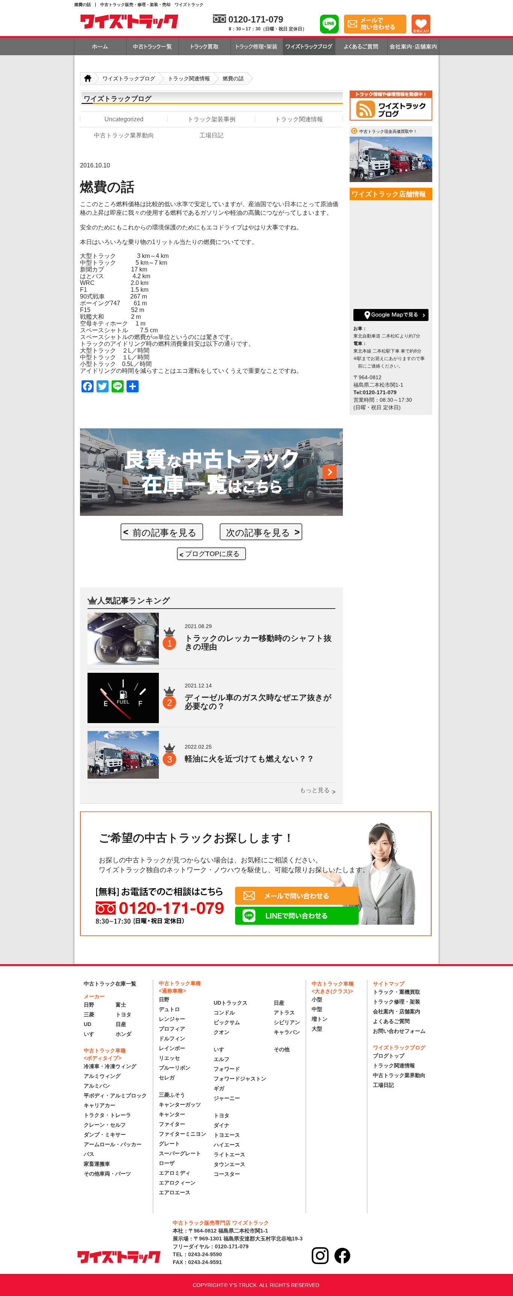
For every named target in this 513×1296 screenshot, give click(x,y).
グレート (169, 1144)
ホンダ (123, 1034)
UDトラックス (230, 1003)
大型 (317, 1029)
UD (87, 1024)
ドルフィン (172, 1038)
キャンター (172, 1114)
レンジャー (172, 1019)
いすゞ (92, 1034)
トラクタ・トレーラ (107, 1115)
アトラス (284, 1013)
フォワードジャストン (240, 1079)
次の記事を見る (258, 532)
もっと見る (315, 790)
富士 (121, 1005)
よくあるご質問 (391, 1021)
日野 (89, 1005)
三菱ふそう (172, 1095)
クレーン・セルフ (105, 1125)
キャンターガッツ (180, 1105)
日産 (121, 1024)
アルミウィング (102, 1076)
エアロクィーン (177, 1183)
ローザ (167, 1163)
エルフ (221, 1059)
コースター (227, 1174)
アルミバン (97, 1086)
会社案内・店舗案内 (396, 1011)
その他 (282, 1049)
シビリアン (287, 1022)
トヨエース (227, 1135)
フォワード (227, 1069)
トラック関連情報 (394, 1065)
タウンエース (229, 1164)
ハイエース (227, 1145)
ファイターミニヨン (182, 1134)
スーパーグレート (180, 1153)
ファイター (172, 1124)
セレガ (167, 1077)
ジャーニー (227, 1098)
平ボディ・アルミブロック (115, 1096)
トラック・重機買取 (396, 992)
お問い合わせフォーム (399, 1031)
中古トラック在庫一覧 (110, 984)
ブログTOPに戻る (212, 554)
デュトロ (169, 1009)
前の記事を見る (165, 532)
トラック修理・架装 (396, 1002)
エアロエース (174, 1192)
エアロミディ (174, 1173)
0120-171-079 (255, 19)
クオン (221, 1032)
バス (89, 1154)
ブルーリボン (174, 1068)
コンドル (224, 1013)
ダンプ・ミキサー (105, 1135)
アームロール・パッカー (113, 1144)
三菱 (89, 1014)
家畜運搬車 (97, 1164)
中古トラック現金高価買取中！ (388, 131)
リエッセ (169, 1058)
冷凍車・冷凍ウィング (110, 1066)
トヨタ (123, 1014)
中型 (317, 1009)
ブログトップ (388, 1056)
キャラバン (287, 1032)
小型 (317, 999)
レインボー (172, 1048)
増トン (319, 1019)
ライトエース (229, 1154)
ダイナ (221, 1125)
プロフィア (172, 1029)
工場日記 (383, 1085)
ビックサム (227, 1022)
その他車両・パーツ (107, 1174)
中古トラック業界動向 (399, 1075)
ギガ (219, 1088)
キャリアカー (99, 1105)
